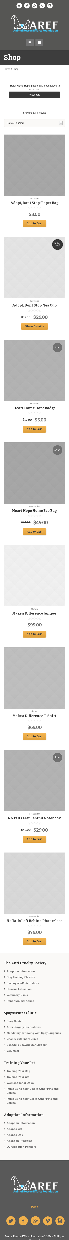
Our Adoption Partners (21, 1146)
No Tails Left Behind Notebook (34, 818)
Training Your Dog (18, 1070)
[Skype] (50, 6)
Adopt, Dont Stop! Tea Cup (34, 305)
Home (7, 69)
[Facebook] (27, 6)
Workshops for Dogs (20, 1082)
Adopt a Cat (14, 1128)
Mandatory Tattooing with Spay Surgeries (34, 1032)
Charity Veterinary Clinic (22, 1038)
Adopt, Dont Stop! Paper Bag (34, 203)
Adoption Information (21, 971)
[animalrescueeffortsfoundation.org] (34, 23)
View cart (34, 94)
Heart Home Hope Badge (34, 408)
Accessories (34, 506)
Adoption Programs (19, 1140)
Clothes (34, 609)
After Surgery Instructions (24, 1027)
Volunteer (13, 1050)
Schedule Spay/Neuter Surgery (27, 1044)
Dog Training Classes (21, 977)
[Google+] (34, 6)
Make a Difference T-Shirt (34, 716)
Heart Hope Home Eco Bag (34, 511)
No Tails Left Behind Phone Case (34, 921)
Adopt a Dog (15, 1134)
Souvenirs (34, 198)
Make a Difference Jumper (34, 613)
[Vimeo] (42, 6)
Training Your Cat (18, 1076)
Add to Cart (34, 223)
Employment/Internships (23, 983)
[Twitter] (19, 6)
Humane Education (19, 989)
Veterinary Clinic (17, 994)
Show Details (34, 326)
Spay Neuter (15, 1021)
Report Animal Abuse (20, 1000)
